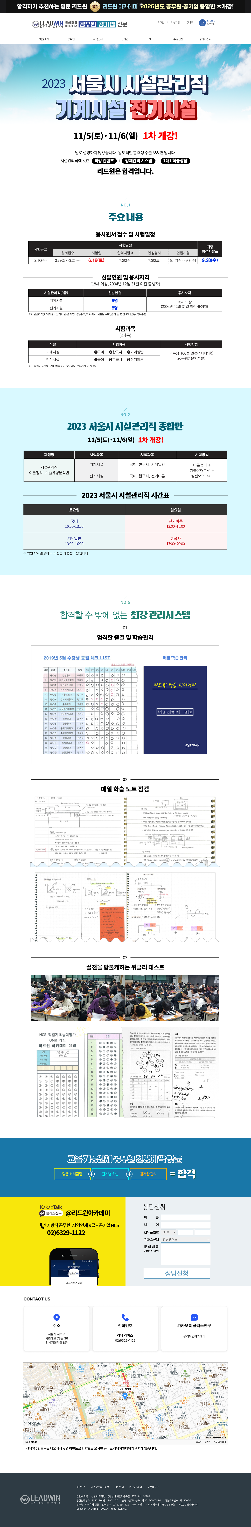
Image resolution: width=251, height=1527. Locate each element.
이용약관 (80, 1487)
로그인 (160, 22)
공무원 (71, 39)
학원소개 (44, 39)
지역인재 (98, 39)
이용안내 (119, 1487)
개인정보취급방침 (100, 1487)
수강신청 (178, 39)
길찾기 (207, 1442)
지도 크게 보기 (220, 1442)
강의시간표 (205, 39)
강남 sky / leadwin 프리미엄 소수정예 (79, 24)
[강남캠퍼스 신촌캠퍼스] (176, 1240)
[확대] (224, 1395)
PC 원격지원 (135, 1487)
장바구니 (191, 22)
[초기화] (224, 1407)
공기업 (124, 39)
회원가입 (175, 22)
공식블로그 (153, 1487)
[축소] (224, 1400)
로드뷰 (198, 1442)
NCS (151, 39)
